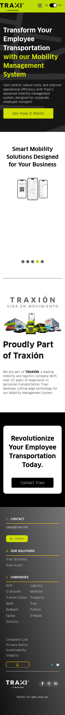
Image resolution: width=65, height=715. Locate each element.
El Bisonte (14, 591)
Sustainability (16, 650)
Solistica (12, 622)
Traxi (33, 603)
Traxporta (37, 597)
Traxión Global (16, 597)
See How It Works (28, 113)
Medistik (36, 591)
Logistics (36, 585)
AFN (9, 585)
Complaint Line (17, 640)
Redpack (12, 609)
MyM (9, 603)
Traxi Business (16, 559)
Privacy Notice (17, 645)
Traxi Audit (14, 565)
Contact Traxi (32, 482)
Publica (35, 609)
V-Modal (36, 616)
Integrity (12, 655)
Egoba (10, 616)
